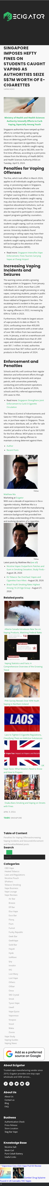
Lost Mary (13, 974)
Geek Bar (13, 936)
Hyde (11, 953)
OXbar (12, 986)
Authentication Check (14, 1121)
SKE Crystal (14, 994)
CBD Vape (9, 868)
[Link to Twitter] (17, 1084)
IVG (10, 969)
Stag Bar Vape (11, 1131)
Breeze (12, 903)
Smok (11, 998)
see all (34, 562)
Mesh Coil (9, 1150)
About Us (9, 1096)
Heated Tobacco (12, 871)
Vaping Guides (11, 1039)
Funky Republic (16, 932)
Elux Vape (13, 911)
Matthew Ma (10, 494)
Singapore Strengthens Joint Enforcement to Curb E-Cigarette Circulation (25, 403)
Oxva (11, 990)
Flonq (11, 919)
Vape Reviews (11, 895)
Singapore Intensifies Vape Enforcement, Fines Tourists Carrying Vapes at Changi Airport (25, 256)
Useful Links (10, 1157)
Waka (11, 1028)
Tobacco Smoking (13, 884)
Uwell (11, 1007)
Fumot (12, 928)
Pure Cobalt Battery (14, 1153)
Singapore (16, 817)
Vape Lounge (11, 891)
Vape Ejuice (14, 1011)
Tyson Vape (14, 1003)
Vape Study (10, 1036)
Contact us (9, 1100)
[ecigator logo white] (24, 22)
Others (12, 982)
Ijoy (10, 961)
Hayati (12, 948)
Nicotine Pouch (12, 878)
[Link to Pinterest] (27, 1084)
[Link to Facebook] (6, 1084)
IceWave (12, 957)
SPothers (9, 881)
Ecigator (20, 497)
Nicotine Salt (10, 1147)
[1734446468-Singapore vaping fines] (24, 105)
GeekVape (13, 940)
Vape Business (11, 888)
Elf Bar (12, 907)
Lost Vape (13, 978)
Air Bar (12, 898)
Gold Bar (13, 944)
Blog (7, 1103)
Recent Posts (13, 450)
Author (10, 445)
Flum (11, 923)
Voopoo (12, 1019)
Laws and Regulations (15, 874)
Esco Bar (13, 915)
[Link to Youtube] (22, 1084)
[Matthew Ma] (21, 488)
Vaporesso (14, 1015)
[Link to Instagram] (11, 1084)
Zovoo (12, 1032)
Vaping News (9, 89)
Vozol (11, 1024)
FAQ (7, 1106)
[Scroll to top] (1, 1184)
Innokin (12, 965)
